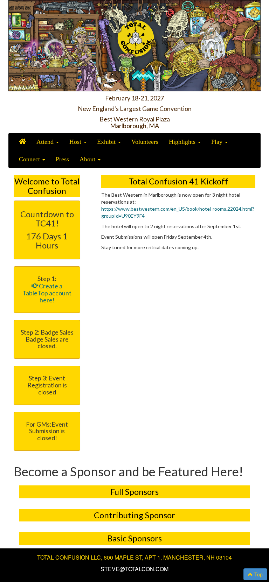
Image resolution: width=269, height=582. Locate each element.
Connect (30, 159)
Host (76, 141)
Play (217, 141)
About (88, 159)
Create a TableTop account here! (46, 293)
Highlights (183, 141)
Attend (45, 141)
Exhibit (107, 141)
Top (258, 574)
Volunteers (144, 141)
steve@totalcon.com (134, 569)
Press (62, 159)
